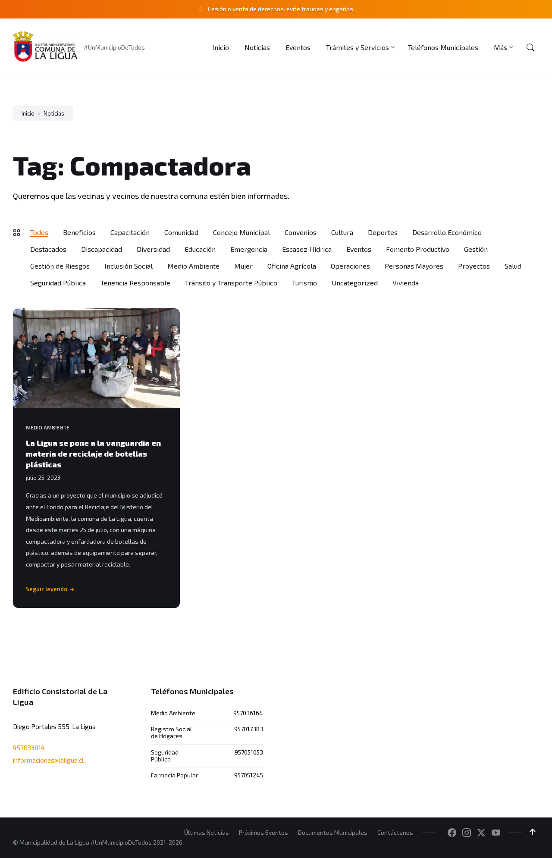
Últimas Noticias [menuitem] (206, 832)
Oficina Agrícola (291, 266)
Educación (200, 249)
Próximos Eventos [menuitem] (263, 832)
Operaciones (350, 266)
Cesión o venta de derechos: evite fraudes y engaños (280, 9)
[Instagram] (466, 833)
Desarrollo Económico (447, 232)
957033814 (29, 748)
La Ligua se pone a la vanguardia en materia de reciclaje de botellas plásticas (93, 453)
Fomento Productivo (417, 249)
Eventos (358, 249)
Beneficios (79, 232)
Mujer (243, 266)
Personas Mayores (414, 266)
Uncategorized (355, 283)
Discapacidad (101, 249)
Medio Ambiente (193, 266)
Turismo (304, 283)
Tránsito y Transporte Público (231, 283)
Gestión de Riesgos (60, 266)
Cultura (342, 232)
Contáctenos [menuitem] (395, 832)
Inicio (28, 113)
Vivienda (405, 283)
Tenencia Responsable (135, 283)
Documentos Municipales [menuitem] (332, 832)
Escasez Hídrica (307, 249)
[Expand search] (530, 47)
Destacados (48, 249)
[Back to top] (532, 832)
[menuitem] (220, 47)
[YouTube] (496, 833)
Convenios (301, 232)
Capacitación (130, 232)
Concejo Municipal (241, 232)
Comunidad (181, 232)
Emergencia (248, 249)
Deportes (383, 232)
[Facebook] (452, 833)
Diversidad (153, 249)
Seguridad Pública (58, 283)
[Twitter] (481, 833)
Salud (513, 266)
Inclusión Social (128, 266)
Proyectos (474, 266)
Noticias (54, 113)
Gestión (476, 249)
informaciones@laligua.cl (48, 760)
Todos (39, 232)
